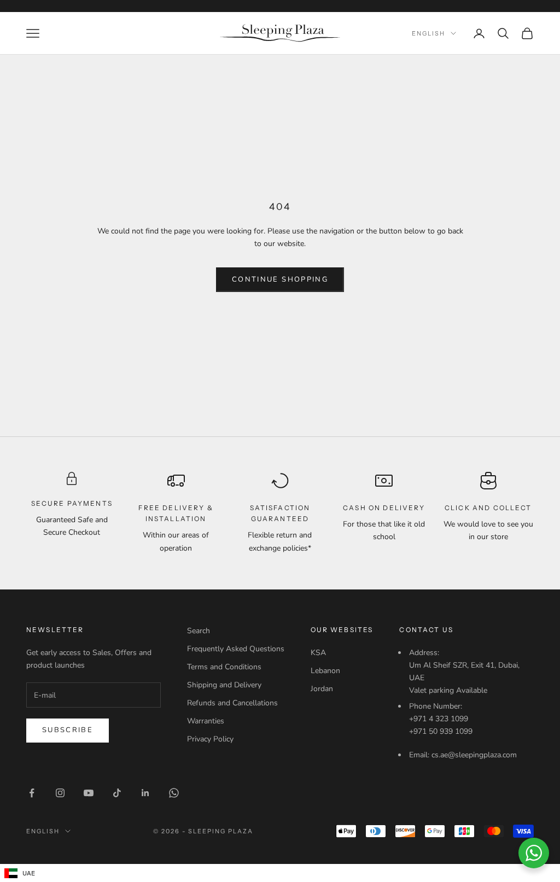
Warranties (205, 721)
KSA (318, 652)
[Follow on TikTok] (117, 792)
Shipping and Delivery (224, 685)
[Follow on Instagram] (60, 792)
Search (198, 631)
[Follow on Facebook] (31, 792)
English (428, 33)
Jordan (322, 689)
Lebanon (325, 670)
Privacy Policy (210, 739)
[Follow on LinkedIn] (145, 792)
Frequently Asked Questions (235, 649)
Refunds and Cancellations (232, 703)
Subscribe (67, 730)
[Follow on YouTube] (88, 792)
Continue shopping (280, 279)
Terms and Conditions (224, 667)
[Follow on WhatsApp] (173, 792)
